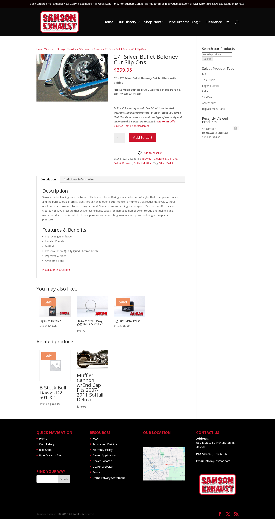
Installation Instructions (56, 269)
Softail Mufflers (143, 163)
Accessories (209, 103)
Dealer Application (104, 455)
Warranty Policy (102, 450)
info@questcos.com (217, 461)
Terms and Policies (104, 444)
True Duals (208, 80)
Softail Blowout (123, 163)
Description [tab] (48, 179)
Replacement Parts (213, 108)
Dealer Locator (102, 461)
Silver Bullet (166, 163)
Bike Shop (45, 450)
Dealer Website (102, 466)
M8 (204, 74)
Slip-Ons (172, 158)
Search (208, 59)
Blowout (98, 49)
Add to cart (142, 137)
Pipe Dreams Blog (183, 22)
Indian (205, 91)
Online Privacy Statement (108, 478)
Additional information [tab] (79, 179)
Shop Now (152, 22)
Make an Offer (167, 121)
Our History (126, 22)
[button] (102, 59)
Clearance (214, 22)
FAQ (95, 438)
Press (96, 472)
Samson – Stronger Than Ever (61, 49)
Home (108, 22)
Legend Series (210, 85)
